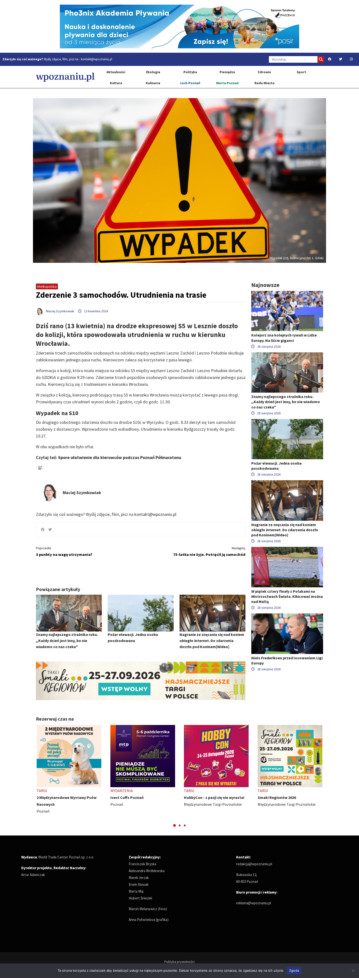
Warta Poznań (227, 83)
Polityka (190, 72)
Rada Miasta (264, 83)
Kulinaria (153, 83)
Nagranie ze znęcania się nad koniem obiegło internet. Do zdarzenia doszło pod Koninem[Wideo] (212, 640)
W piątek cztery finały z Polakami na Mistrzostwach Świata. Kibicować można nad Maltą (287, 596)
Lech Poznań (190, 83)
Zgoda (294, 970)
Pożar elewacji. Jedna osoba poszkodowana (276, 466)
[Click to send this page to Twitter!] (50, 529)
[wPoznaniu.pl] (65, 77)
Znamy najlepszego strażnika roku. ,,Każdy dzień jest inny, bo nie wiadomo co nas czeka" (67, 640)
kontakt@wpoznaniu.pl (96, 59)
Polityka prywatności (179, 961)
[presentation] (40, 776)
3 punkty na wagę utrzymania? (64, 551)
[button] (174, 825)
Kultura (116, 83)
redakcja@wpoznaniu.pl (254, 864)
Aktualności (115, 72)
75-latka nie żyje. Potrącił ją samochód (209, 551)
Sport (301, 72)
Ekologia (153, 72)
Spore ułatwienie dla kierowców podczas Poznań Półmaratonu (119, 457)
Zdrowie (264, 72)
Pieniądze (227, 72)
